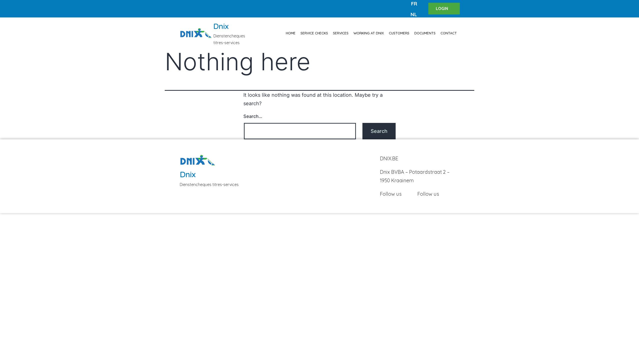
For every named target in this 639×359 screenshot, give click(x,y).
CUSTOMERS (399, 33)
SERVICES (340, 33)
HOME (291, 33)
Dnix (221, 26)
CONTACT (449, 33)
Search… (252, 116)
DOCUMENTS (425, 33)
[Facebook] (183, 8)
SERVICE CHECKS (314, 33)
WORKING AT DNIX (368, 33)
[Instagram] (197, 8)
